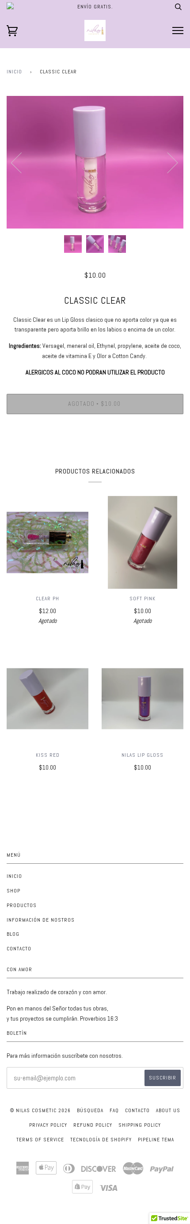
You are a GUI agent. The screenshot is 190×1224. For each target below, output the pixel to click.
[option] (95, 162)
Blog (13, 934)
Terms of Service (40, 1139)
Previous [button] (22, 162)
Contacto (19, 949)
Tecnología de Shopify (101, 1139)
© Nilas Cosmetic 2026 (40, 1110)
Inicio (14, 72)
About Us (168, 1110)
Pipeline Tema (156, 1139)
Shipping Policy (139, 1125)
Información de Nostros (41, 920)
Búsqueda (90, 1110)
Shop (13, 891)
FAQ (114, 1110)
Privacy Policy (48, 1125)
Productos (22, 905)
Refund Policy (92, 1125)
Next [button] (167, 162)
